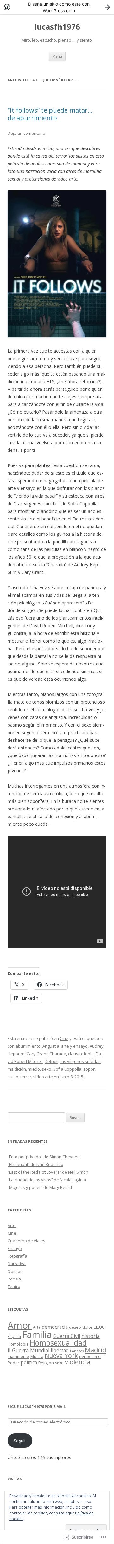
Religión (46, 1363)
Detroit (51, 1061)
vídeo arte (43, 1076)
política (29, 1362)
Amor (20, 1325)
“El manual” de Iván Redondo (35, 1164)
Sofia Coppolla (67, 1069)
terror (25, 1076)
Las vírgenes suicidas (80, 1061)
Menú (57, 56)
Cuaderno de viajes (26, 1241)
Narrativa (17, 1263)
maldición (17, 1069)
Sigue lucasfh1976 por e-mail (37, 1406)
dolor (87, 1327)
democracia (55, 1326)
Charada (57, 1054)
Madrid (95, 1349)
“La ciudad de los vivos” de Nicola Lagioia (47, 1179)
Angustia (50, 1046)
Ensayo (15, 1248)
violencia (77, 1362)
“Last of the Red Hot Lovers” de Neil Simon (48, 1172)
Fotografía (17, 1256)
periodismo (90, 1356)
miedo (34, 1069)
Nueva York (61, 1356)
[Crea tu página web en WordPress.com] (57, 7)
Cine (64, 1038)
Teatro (14, 1286)
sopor (89, 1069)
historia (90, 1336)
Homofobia (18, 1344)
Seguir (20, 1441)
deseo (75, 1327)
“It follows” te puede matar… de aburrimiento (50, 114)
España (14, 1336)
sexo (46, 1069)
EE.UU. (100, 1327)
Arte (12, 1225)
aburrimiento (28, 1046)
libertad (60, 1350)
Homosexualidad (58, 1343)
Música (36, 1356)
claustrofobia (81, 1054)
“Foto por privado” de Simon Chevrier (43, 1157)
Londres (77, 1351)
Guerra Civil (66, 1336)
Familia (37, 1334)
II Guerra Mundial (28, 1350)
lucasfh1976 (57, 27)
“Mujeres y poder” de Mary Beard (40, 1187)
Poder (13, 1363)
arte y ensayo (74, 1046)
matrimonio (18, 1356)
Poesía (14, 1279)
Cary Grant (37, 1054)
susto (13, 1076)
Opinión (15, 1271)
